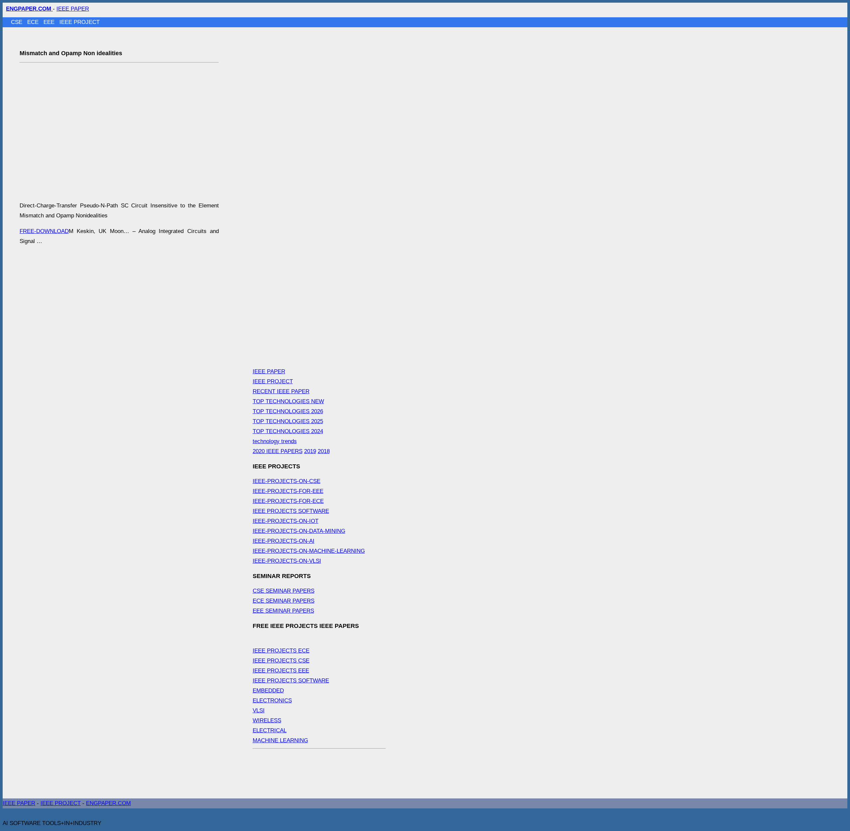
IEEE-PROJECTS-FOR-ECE (288, 501)
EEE (49, 22)
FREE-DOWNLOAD (44, 231)
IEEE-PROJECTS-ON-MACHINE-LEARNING (309, 551)
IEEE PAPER (72, 9)
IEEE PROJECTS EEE (281, 670)
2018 (324, 451)
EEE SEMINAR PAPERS (283, 611)
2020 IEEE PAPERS (277, 451)
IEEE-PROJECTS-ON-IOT (285, 521)
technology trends (275, 441)
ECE (33, 22)
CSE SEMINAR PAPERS (283, 591)
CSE (17, 22)
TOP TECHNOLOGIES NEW (288, 401)
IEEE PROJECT (79, 22)
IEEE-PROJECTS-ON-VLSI (287, 561)
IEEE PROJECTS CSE (281, 660)
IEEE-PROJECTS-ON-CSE (286, 481)
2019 (310, 451)
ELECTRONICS (272, 700)
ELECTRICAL (270, 730)
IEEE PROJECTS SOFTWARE (291, 511)
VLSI (259, 710)
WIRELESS (267, 720)
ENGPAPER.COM (108, 803)
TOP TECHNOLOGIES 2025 (288, 421)
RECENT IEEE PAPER (281, 391)
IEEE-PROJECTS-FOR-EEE (288, 491)
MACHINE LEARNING (280, 740)
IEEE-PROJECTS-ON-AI (283, 541)
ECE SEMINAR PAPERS (283, 601)
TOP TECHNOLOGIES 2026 (288, 411)
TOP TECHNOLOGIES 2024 (288, 431)
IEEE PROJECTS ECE (281, 651)
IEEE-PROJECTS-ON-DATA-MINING (299, 531)
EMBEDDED (268, 690)
